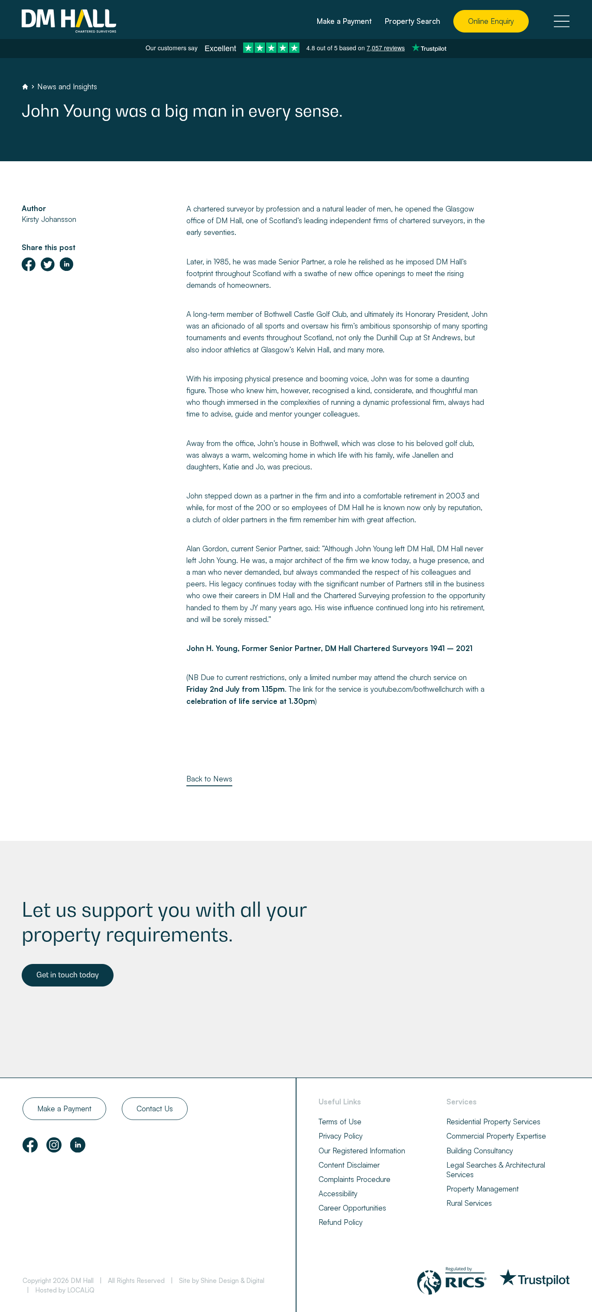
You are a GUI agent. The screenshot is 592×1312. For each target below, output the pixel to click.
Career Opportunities (352, 1207)
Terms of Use (340, 1121)
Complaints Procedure (354, 1179)
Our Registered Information (362, 1150)
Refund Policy (341, 1222)
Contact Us (155, 1108)
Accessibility (338, 1193)
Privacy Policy (341, 1135)
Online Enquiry (491, 21)
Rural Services (469, 1203)
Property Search (412, 21)
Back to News (209, 778)
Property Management (482, 1188)
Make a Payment (344, 21)
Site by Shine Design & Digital (221, 1280)
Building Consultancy (479, 1150)
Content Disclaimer (349, 1164)
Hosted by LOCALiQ (64, 1290)
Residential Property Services (493, 1121)
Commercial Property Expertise (496, 1135)
